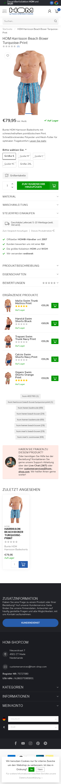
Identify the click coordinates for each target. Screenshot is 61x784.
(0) (18, 46)
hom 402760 (30, 396)
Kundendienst (30, 622)
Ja (31, 769)
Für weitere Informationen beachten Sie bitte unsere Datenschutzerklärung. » (31, 775)
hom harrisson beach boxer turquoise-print (30, 402)
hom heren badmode (30, 407)
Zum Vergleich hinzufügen (15, 230)
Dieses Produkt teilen (41, 230)
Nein (40, 769)
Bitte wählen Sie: (14, 150)
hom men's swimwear (30, 437)
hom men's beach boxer (30, 431)
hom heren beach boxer (30, 413)
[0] (56, 11)
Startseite (7, 29)
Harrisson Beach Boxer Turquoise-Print (13, 533)
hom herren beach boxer (30, 425)
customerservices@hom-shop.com (35, 470)
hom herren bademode (30, 419)
